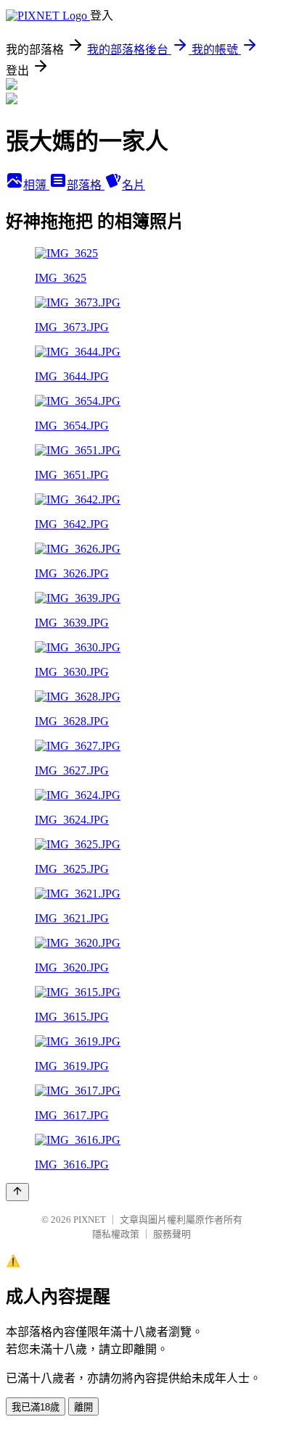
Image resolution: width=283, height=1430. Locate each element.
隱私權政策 (115, 1234)
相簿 (36, 185)
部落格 (85, 185)
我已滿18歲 (36, 1407)
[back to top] (17, 1192)
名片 (133, 185)
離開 (83, 1407)
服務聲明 (172, 1234)
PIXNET (89, 1219)
